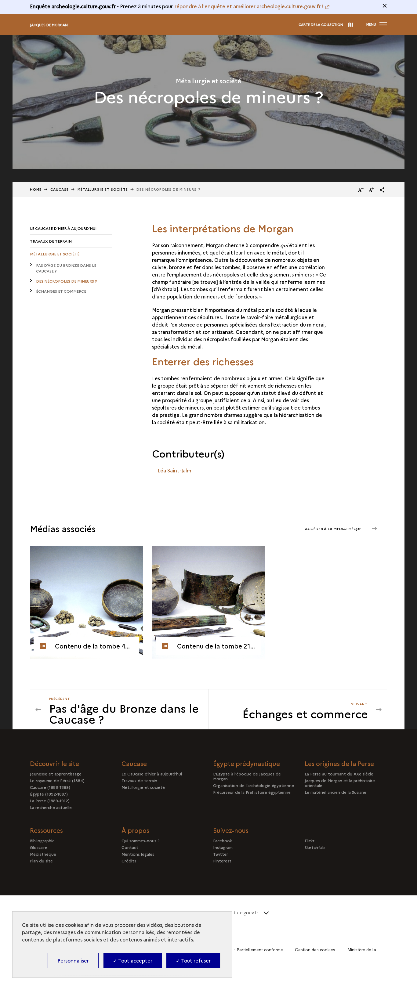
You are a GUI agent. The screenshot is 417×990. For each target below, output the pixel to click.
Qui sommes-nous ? (140, 840)
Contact (129, 847)
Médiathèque (43, 854)
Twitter (220, 854)
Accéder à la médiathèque (333, 528)
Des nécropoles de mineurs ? (66, 281)
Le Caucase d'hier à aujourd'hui (63, 228)
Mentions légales (137, 854)
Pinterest (222, 860)
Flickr (309, 840)
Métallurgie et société (54, 253)
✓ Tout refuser (193, 960)
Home (36, 189)
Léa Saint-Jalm (174, 470)
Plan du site (41, 860)
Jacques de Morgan (49, 25)
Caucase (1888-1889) (50, 787)
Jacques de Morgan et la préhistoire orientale (340, 783)
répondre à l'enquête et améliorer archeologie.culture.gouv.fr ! (249, 6)
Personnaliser (73, 960)
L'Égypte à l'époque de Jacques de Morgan (247, 776)
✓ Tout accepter (132, 960)
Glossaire (38, 847)
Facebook (222, 840)
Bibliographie (42, 840)
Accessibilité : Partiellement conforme (246, 949)
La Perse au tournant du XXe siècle (339, 773)
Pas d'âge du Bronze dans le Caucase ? (66, 267)
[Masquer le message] (384, 5)
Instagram (223, 847)
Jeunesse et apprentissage (56, 773)
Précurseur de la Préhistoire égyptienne (252, 792)
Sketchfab (315, 847)
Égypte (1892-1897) (49, 794)
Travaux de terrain (51, 241)
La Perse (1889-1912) (50, 800)
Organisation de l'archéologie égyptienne (253, 785)
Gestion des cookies (315, 949)
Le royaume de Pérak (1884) (57, 780)
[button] (382, 190)
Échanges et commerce (61, 291)
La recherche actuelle (51, 807)
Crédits (128, 860)
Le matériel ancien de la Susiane (335, 792)
